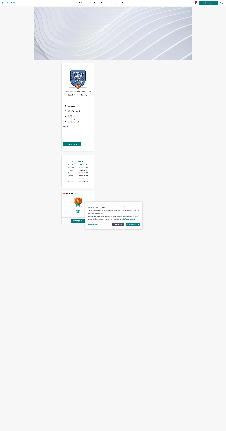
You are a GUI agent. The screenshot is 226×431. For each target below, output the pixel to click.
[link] (78, 106)
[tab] (80, 3)
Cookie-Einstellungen (93, 224)
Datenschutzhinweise (124, 219)
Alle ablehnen (118, 224)
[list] (78, 113)
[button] (78, 221)
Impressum (132, 219)
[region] (113, 215)
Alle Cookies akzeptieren (133, 224)
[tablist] (104, 3)
